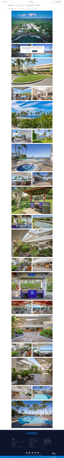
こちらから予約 (57, 1)
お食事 (28, 8)
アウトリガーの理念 (32, 444)
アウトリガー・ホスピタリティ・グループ (34, 441)
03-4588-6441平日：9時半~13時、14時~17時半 (47, 443)
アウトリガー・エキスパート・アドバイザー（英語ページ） (18, 441)
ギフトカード (13, 440)
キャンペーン (17, 8)
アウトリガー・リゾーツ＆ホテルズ (34, 440)
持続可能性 (31, 445)
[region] (32, 49)
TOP (8, 8)
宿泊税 (13, 445)
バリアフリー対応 (14, 444)
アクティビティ (22, 8)
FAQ (35, 8)
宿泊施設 (12, 8)
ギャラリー (31, 8)
